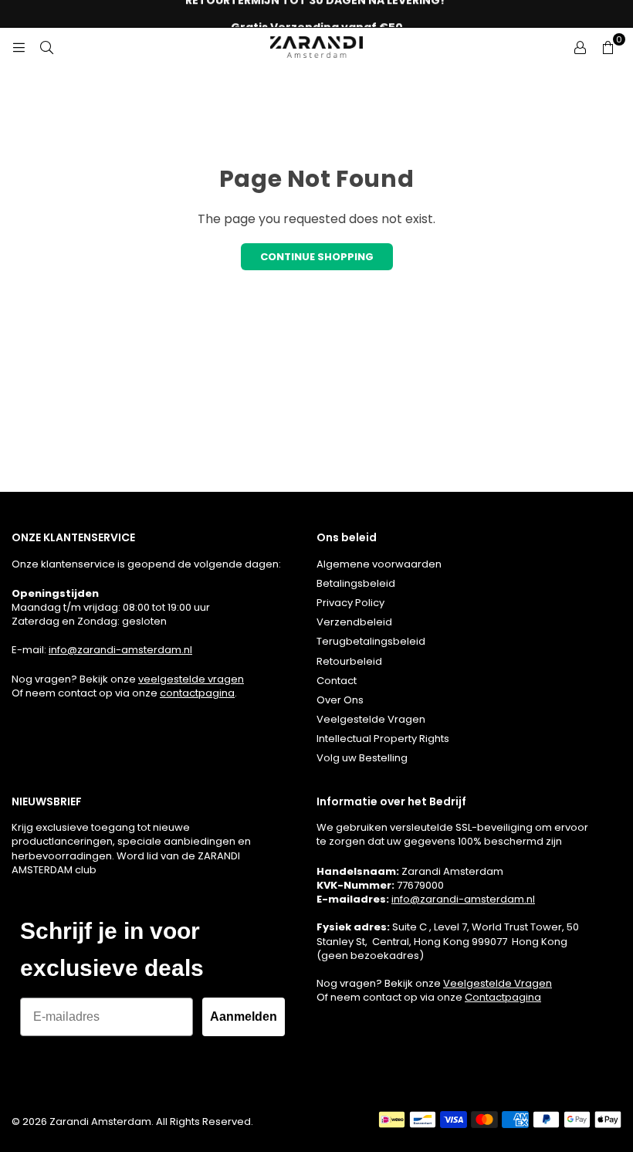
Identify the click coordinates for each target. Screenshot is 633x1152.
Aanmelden (243, 1016)
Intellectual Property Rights (382, 738)
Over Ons (340, 700)
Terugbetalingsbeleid (370, 641)
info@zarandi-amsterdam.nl (120, 649)
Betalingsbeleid (355, 583)
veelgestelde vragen (191, 679)
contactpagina (197, 693)
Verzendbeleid (354, 622)
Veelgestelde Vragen (370, 719)
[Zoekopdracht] (46, 47)
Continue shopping (317, 256)
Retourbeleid (349, 661)
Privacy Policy (350, 602)
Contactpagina (503, 997)
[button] (607, 47)
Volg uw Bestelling (362, 757)
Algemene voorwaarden (379, 564)
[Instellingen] (580, 47)
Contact (336, 680)
